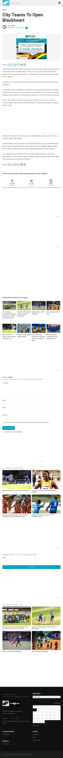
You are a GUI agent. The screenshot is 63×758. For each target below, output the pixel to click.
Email (4, 407)
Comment (5, 383)
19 (54, 715)
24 (46, 718)
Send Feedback (36, 740)
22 (38, 718)
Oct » (38, 725)
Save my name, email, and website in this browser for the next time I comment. (26, 422)
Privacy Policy (5, 744)
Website (4, 415)
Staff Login (35, 734)
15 (38, 715)
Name (4, 400)
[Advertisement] (31, 120)
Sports (4, 10)
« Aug (34, 725)
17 (46, 715)
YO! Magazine (5, 734)
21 (34, 718)
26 (54, 718)
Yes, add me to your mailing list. (14, 432)
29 (38, 721)
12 (54, 712)
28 (34, 721)
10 (46, 712)
